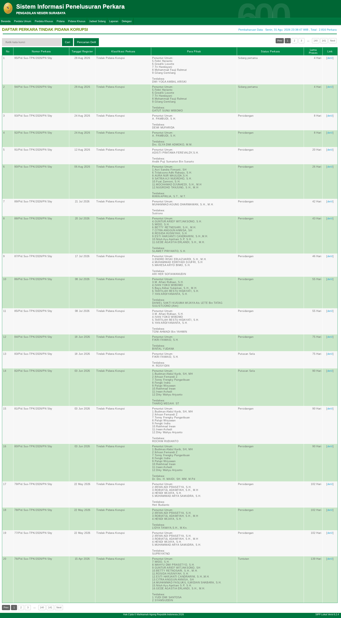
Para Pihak (194, 51)
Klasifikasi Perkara (123, 51)
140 (316, 40)
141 (324, 40)
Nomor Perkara (41, 51)
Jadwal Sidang (97, 21)
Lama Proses (313, 51)
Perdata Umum (22, 21)
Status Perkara (270, 51)
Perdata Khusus (44, 21)
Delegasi (127, 21)
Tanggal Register (82, 51)
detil (330, 58)
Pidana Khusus (76, 21)
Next (332, 40)
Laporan (113, 21)
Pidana (61, 21)
